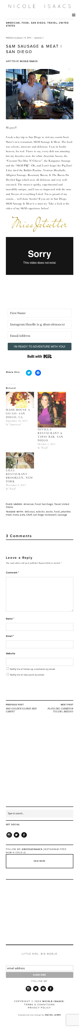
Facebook (24, 837)
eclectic (40, 511)
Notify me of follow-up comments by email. (32, 669)
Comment (12, 572)
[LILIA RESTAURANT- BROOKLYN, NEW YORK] (20, 460)
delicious (30, 511)
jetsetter (66, 511)
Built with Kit (39, 356)
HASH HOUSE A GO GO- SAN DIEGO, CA (18, 413)
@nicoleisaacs (32, 849)
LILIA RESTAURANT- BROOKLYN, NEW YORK (19, 476)
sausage (62, 514)
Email (10, 636)
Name (10, 618)
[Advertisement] (39, 767)
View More (40, 861)
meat (9, 514)
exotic (49, 511)
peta (22, 514)
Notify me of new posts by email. (27, 674)
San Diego (38, 22)
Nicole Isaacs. (53, 1001)
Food (25, 22)
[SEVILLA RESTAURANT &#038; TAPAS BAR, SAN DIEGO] (52, 410)
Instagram (9, 837)
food (57, 511)
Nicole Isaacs (28, 61)
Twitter (16, 837)
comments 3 (38, 37)
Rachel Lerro (53, 1015)
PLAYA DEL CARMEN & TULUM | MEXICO (60, 708)
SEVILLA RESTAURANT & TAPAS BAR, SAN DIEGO (50, 435)
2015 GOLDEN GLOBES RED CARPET (21, 708)
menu (16, 514)
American (13, 22)
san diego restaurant (44, 514)
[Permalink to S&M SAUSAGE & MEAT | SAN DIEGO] (39, 118)
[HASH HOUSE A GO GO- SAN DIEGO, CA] (20, 400)
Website (10, 653)
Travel (52, 22)
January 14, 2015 (24, 37)
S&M (29, 514)
